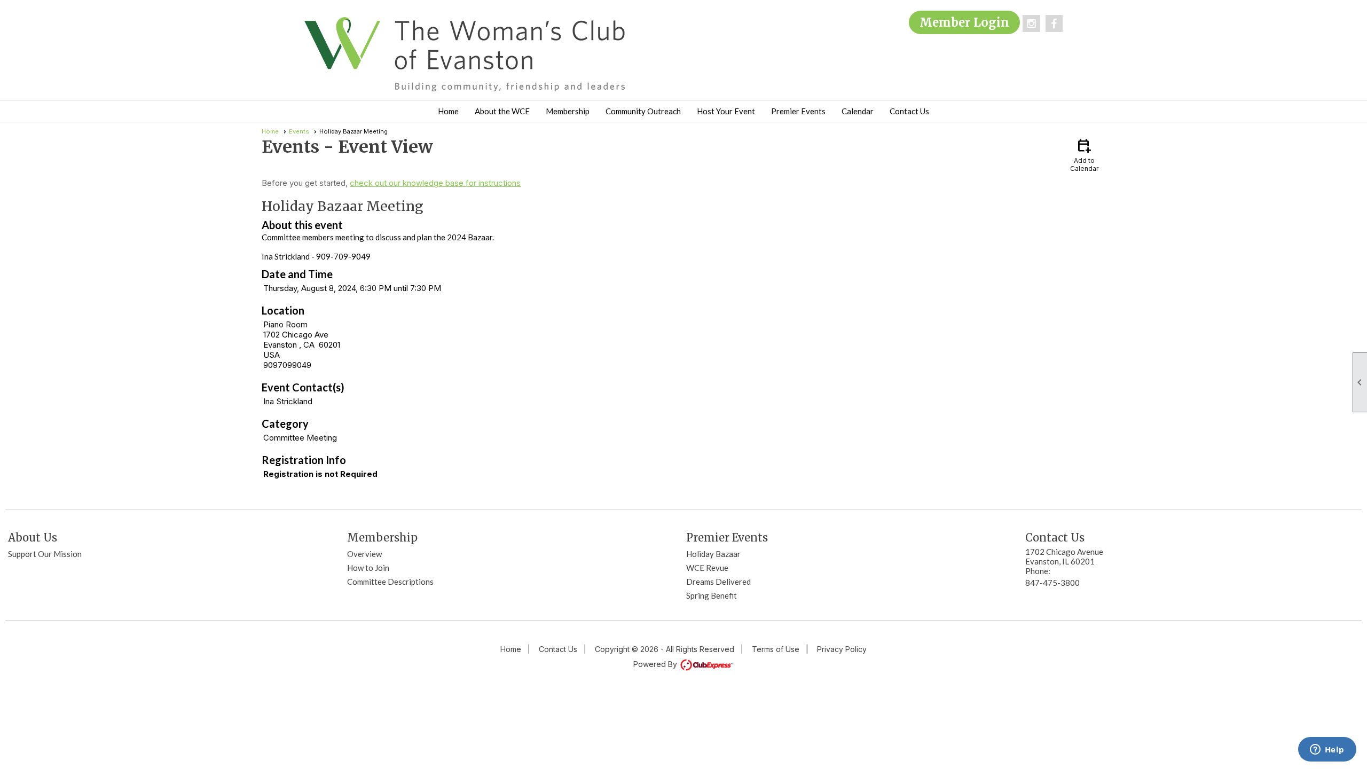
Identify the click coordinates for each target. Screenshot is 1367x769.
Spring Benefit (711, 595)
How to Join (368, 567)
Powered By (656, 664)
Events (299, 131)
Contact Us (909, 111)
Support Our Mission (45, 554)
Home (448, 111)
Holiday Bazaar (713, 554)
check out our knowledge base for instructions (435, 183)
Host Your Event (726, 111)
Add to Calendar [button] (1084, 154)
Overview (364, 554)
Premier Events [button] (798, 111)
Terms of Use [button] (775, 649)
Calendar (858, 111)
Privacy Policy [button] (842, 649)
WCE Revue (707, 567)
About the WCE (502, 111)
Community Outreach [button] (643, 111)
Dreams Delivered (718, 581)
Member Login (964, 22)
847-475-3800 (1052, 582)
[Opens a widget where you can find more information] (1327, 750)
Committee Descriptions (390, 581)
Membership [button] (568, 111)
